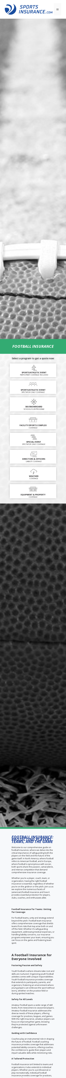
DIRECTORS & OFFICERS (33, 459)
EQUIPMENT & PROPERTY (33, 494)
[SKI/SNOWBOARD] (34, 402)
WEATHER (33, 476)
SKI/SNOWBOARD (33, 406)
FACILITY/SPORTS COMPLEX (33, 425)
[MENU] (57, 9)
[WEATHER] (33, 471)
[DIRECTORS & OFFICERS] (34, 454)
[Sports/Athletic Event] (34, 368)
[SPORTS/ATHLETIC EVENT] (33, 384)
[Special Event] (33, 437)
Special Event (33, 442)
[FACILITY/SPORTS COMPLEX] (33, 419)
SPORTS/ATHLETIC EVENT (33, 390)
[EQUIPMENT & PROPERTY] (33, 489)
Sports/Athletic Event (34, 372)
